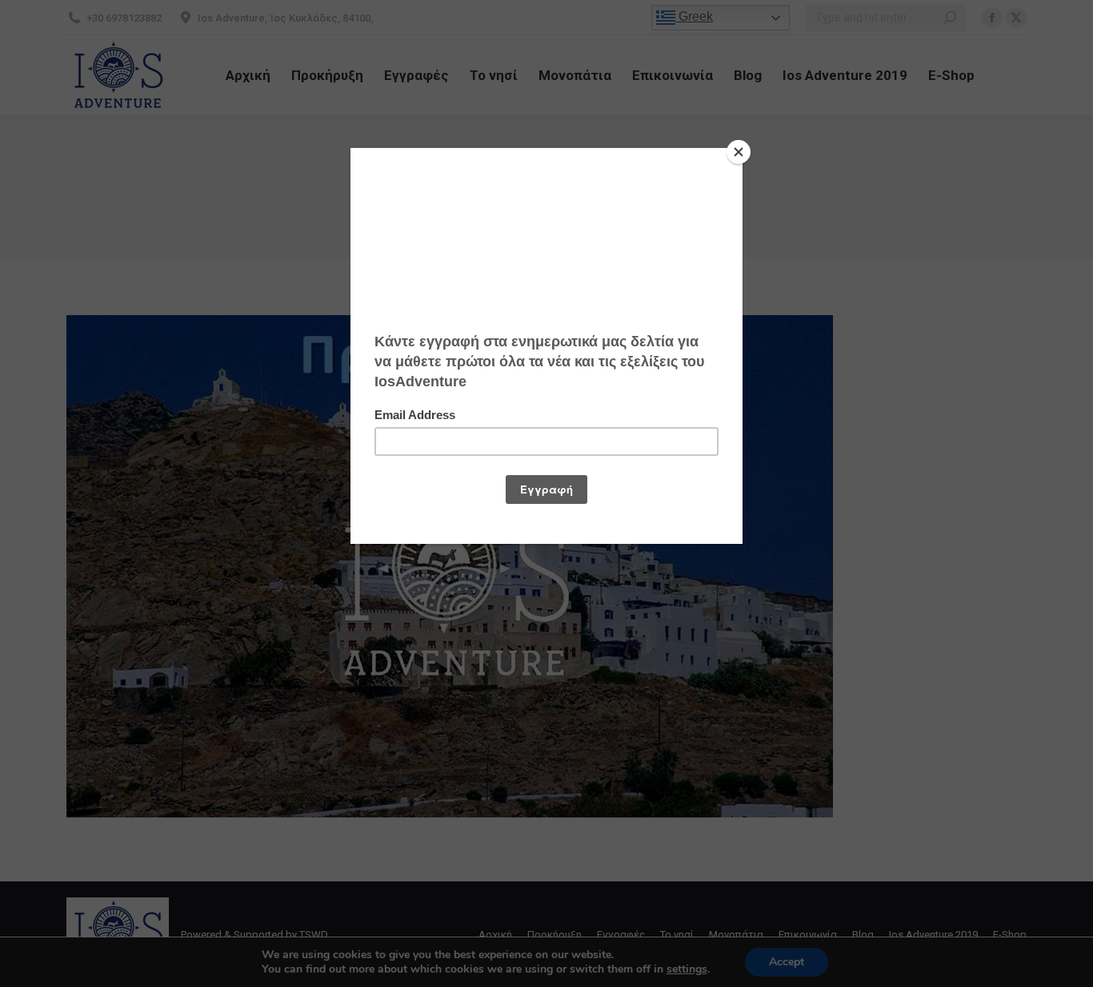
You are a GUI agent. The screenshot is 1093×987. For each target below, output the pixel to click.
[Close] (739, 152)
